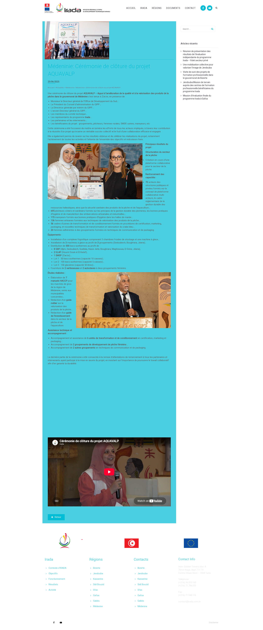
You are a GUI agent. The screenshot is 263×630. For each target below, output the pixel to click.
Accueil (131, 8)
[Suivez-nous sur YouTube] (209, 8)
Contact (190, 8)
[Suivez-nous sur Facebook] (203, 8)
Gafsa (96, 595)
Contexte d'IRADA (57, 568)
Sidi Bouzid (98, 584)
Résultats (53, 584)
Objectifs (53, 573)
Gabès (96, 600)
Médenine (98, 606)
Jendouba (98, 573)
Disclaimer (213, 622)
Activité (52, 589)
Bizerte (96, 568)
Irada (143, 8)
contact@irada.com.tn (189, 601)
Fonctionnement (57, 579)
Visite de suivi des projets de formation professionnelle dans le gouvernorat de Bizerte (198, 75)
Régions (157, 8)
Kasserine (98, 579)
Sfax (95, 589)
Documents (173, 8)
